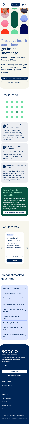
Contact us (5, 402)
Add (15, 260)
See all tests (15, 5)
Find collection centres (14, 375)
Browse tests (14, 371)
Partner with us (6, 405)
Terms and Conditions (9, 415)
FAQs (3, 389)
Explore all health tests (14, 82)
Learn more (14, 257)
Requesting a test (7, 385)
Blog (3, 409)
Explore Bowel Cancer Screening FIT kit (14, 78)
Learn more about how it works (14, 212)
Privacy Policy (20, 415)
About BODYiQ (6, 398)
